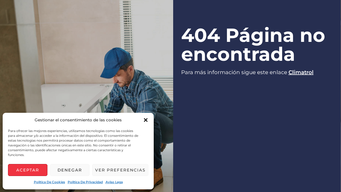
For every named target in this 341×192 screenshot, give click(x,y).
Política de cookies (49, 182)
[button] (145, 120)
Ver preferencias (120, 170)
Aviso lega (114, 182)
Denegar (70, 170)
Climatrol (301, 72)
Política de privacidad (85, 182)
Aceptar (27, 170)
